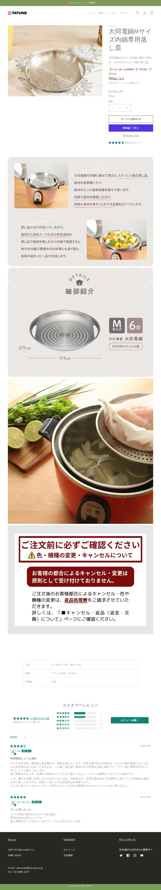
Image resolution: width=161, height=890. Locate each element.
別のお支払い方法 (131, 135)
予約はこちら (116, 78)
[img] (18, 746)
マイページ (69, 849)
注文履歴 (68, 855)
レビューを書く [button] (130, 720)
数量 (111, 101)
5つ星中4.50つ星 (39, 718)
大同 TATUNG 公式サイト (21, 849)
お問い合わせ (15, 855)
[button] (102, 13)
